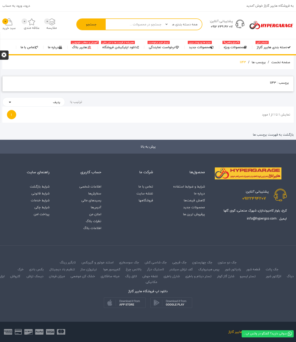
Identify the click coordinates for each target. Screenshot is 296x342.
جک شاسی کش (156, 262)
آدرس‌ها (96, 207)
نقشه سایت (144, 193)
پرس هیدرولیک (208, 269)
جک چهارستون (202, 262)
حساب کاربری (90, 172)
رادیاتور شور (233, 269)
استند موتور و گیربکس (97, 262)
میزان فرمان (57, 276)
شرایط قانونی (40, 193)
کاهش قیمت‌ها (194, 200)
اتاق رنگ (131, 276)
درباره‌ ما (199, 193)
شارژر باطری (171, 276)
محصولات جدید (194, 207)
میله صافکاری (110, 276)
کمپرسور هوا (111, 269)
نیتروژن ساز (88, 269)
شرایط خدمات (40, 200)
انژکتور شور (273, 276)
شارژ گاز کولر (225, 276)
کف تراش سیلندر (181, 269)
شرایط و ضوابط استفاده (189, 186)
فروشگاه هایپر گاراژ (241, 332)
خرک (21, 269)
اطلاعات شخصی (90, 186)
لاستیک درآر (155, 269)
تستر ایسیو (248, 276)
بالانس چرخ (134, 269)
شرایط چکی (41, 207)
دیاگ (290, 276)
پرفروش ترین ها (194, 214)
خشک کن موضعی (83, 276)
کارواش (15, 276)
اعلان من (95, 214)
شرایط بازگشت (39, 186)
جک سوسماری (129, 262)
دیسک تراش (35, 276)
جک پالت (272, 269)
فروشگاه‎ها (146, 200)
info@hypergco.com (262, 218)
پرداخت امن (41, 214)
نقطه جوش (150, 276)
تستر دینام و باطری (198, 276)
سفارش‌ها (94, 193)
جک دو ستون (227, 262)
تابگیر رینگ (68, 262)
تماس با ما (145, 186)
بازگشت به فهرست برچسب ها (273, 134)
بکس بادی (36, 269)
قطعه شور (253, 269)
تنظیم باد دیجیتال (62, 269)
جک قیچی (179, 262)
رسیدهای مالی (91, 200)
